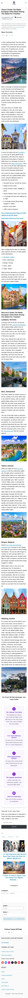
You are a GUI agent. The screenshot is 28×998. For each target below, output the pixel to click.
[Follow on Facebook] (6, 932)
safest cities (10, 836)
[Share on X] (6, 35)
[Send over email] (12, 35)
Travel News (4, 982)
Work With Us (5, 986)
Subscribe (14, 826)
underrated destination (19, 325)
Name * (5, 905)
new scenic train (8, 431)
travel (17, 836)
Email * (5, 912)
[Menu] (2, 3)
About (3, 979)
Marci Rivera (9, 18)
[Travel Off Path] (14, 3)
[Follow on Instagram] (11, 932)
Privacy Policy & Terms (7, 951)
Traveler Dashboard (6, 975)
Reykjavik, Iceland (8, 257)
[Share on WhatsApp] (9, 35)
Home (3, 972)
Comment (4, 890)
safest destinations (17, 163)
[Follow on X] (8, 932)
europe (3, 836)
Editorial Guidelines (6, 955)
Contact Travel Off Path (7, 989)
